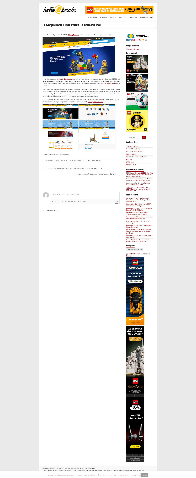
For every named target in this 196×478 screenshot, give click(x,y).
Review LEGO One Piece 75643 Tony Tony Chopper (138, 222)
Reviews (113, 17)
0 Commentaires (95, 161)
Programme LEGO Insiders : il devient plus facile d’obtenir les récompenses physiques (138, 231)
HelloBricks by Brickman (63, 468)
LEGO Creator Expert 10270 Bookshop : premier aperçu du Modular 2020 (138, 189)
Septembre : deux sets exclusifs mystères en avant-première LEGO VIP (73, 168)
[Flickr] (136, 40)
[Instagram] (133, 40)
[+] (84, 201)
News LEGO (92, 17)
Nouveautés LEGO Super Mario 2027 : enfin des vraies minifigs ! (138, 179)
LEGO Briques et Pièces (134, 151)
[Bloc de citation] (72, 201)
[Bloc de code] (75, 201)
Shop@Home (73, 35)
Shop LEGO (123, 17)
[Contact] (146, 40)
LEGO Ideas (130, 162)
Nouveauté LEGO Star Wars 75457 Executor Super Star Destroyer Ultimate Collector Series (139, 174)
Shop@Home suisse (66, 79)
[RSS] (143, 40)
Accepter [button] (144, 475)
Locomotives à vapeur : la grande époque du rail (97, 174)
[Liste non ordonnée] (68, 201)
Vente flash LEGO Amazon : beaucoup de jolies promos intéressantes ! (139, 217)
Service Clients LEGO (133, 149)
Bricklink (129, 159)
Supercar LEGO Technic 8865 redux (138, 184)
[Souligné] (59, 201)
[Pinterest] (139, 40)
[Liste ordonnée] (65, 201)
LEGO (55, 154)
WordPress (80, 468)
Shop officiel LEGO (132, 146)
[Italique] (56, 201)
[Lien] (78, 201)
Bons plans (133, 17)
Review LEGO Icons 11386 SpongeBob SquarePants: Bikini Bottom (139, 209)
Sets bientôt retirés (146, 17)
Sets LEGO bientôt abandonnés (136, 157)
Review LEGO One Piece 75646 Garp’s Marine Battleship (139, 226)
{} (81, 201)
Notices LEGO (131, 154)
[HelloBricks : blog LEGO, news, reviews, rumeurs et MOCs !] (60, 6)
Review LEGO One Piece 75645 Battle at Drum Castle (139, 236)
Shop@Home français (95, 102)
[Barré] (62, 201)
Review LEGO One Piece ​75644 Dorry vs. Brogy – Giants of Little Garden (139, 240)
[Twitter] (130, 40)
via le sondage (109, 84)
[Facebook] (127, 40)
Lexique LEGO (131, 165)
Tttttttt (128, 187)
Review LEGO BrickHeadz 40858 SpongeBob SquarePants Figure (137, 213)
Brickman (49, 161)
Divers (73, 161)
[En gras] (53, 201)
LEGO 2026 (103, 17)
